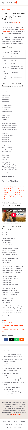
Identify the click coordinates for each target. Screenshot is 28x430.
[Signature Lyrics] (9, 2)
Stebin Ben (12, 323)
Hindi (8, 9)
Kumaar (6, 323)
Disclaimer (22, 421)
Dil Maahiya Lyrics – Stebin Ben (13, 195)
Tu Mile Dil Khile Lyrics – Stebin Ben (14, 189)
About (9, 421)
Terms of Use (18, 424)
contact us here (16, 414)
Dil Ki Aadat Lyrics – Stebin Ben (13, 193)
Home (3, 9)
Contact (15, 421)
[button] (22, 2)
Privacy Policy (10, 424)
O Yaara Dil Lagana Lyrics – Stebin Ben (15, 191)
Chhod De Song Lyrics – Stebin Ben (14, 187)
